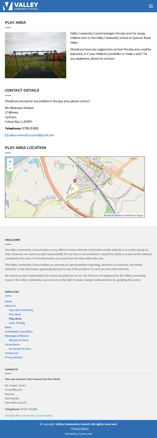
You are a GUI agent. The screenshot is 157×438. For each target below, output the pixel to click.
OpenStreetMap (114, 215)
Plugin (139, 215)
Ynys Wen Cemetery (21, 310)
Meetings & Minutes (17, 336)
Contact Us (11, 353)
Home (8, 301)
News (8, 327)
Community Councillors (19, 331)
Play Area (15, 318)
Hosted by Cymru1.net (78, 434)
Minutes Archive (18, 340)
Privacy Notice (13, 357)
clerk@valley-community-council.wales (28, 415)
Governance (12, 344)
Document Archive (20, 349)
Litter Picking (17, 323)
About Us (10, 306)
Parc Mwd (15, 314)
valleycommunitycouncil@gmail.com (31, 135)
